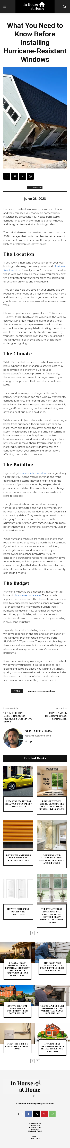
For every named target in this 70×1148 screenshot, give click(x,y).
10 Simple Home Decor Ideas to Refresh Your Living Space (17, 717)
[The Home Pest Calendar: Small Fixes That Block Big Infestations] (52, 952)
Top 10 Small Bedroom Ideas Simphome (56, 716)
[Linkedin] (31, 741)
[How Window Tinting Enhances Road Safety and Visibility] (18, 781)
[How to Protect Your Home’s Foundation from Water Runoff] (17, 995)
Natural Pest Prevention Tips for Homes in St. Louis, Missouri (52, 1047)
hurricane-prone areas (28, 595)
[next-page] (38, 933)
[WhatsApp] (30, 176)
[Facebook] (6, 176)
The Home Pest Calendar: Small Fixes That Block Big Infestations (52, 967)
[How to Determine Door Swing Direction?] (18, 889)
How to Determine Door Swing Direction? (18, 911)
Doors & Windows (34, 187)
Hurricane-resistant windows (41, 691)
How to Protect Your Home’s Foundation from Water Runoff (17, 1009)
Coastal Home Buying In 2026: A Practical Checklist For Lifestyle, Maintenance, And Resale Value (17, 969)
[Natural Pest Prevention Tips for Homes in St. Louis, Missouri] (52, 1033)
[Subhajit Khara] (13, 738)
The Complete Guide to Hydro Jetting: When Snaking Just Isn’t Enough (52, 1009)
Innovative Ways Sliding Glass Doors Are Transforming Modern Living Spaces (52, 805)
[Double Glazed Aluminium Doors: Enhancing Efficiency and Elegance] (52, 835)
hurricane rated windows (33, 473)
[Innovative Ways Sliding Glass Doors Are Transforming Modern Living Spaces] (52, 781)
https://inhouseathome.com (38, 735)
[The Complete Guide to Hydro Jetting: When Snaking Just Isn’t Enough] (52, 995)
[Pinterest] (22, 176)
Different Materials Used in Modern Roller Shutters (18, 858)
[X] (14, 176)
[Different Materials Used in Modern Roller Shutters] (18, 835)
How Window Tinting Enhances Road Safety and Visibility (18, 804)
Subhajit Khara (38, 731)
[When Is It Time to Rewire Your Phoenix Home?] (17, 1033)
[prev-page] (32, 933)
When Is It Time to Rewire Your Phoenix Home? (17, 1046)
